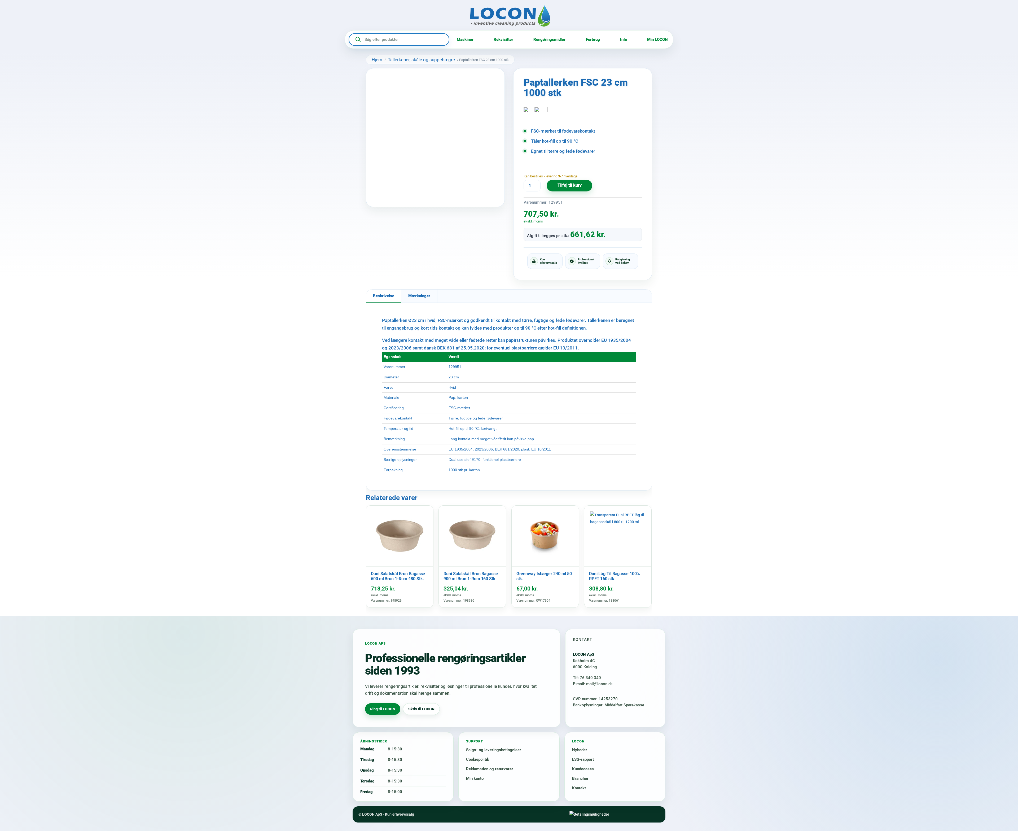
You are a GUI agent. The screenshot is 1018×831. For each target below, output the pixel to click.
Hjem (377, 59)
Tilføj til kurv (570, 185)
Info (623, 39)
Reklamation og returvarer (489, 769)
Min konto (475, 778)
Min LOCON (657, 39)
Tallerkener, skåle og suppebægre (421, 59)
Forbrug (593, 39)
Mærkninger (419, 296)
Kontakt (579, 788)
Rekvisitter (503, 39)
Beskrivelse (383, 296)
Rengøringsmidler (549, 39)
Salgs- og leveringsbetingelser (493, 749)
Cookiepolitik (477, 759)
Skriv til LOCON (421, 709)
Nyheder (579, 749)
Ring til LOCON (382, 709)
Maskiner (465, 39)
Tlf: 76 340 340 (587, 677)
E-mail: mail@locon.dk (593, 683)
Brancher (580, 778)
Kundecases (583, 769)
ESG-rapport (583, 759)
